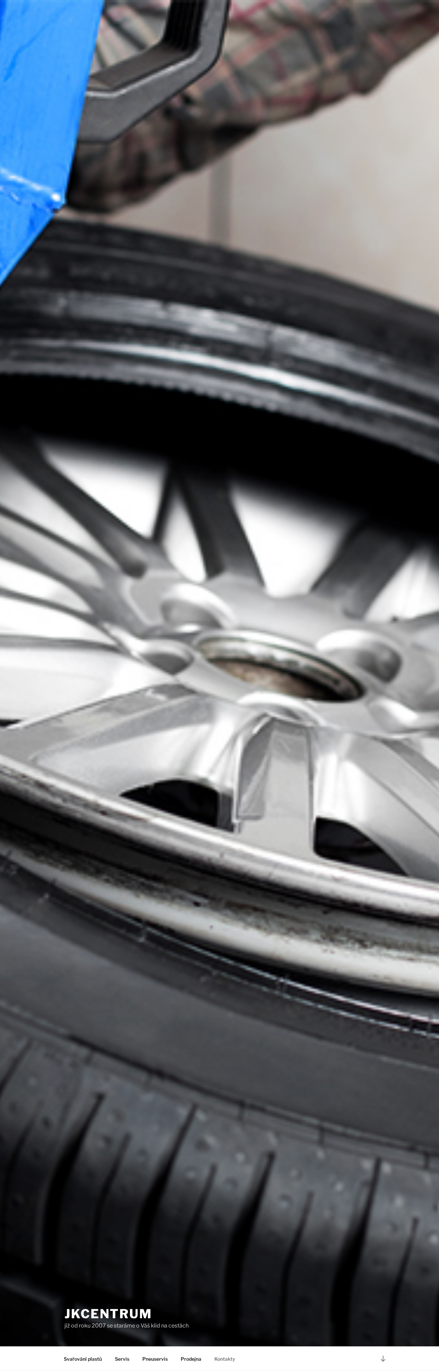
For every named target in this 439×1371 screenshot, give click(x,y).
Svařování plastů (83, 1359)
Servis (122, 1359)
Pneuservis (155, 1359)
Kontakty (224, 1359)
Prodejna (191, 1359)
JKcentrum (108, 1313)
